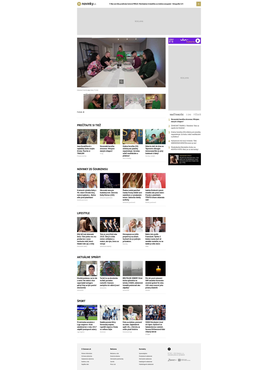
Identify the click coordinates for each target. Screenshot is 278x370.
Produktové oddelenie (145, 356)
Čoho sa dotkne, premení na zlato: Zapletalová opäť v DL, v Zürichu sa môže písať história (132, 326)
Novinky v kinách (150, 156)
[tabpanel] (184, 134)
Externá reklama (115, 356)
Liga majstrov (80, 332)
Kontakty (142, 349)
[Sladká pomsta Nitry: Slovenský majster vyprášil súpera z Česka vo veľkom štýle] (110, 312)
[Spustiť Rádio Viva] (184, 39)
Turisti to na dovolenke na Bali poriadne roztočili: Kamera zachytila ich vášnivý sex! (109, 281)
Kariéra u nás (85, 362)
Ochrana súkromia (86, 356)
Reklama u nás (114, 353)
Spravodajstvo (143, 353)
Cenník (112, 362)
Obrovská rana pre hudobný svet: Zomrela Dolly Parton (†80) (109, 192)
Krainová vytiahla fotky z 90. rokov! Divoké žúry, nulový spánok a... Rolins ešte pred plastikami (86, 194)
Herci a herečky (127, 158)
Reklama (113, 349)
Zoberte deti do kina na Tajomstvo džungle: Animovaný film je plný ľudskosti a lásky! (154, 150)
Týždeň (197, 114)
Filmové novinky (81, 156)
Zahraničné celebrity (105, 246)
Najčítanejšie (177, 114)
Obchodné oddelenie (145, 359)
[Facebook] (169, 349)
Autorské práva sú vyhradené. (176, 355)
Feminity (125, 244)
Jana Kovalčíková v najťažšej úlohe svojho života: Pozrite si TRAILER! (86, 150)
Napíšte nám (85, 364)
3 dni (188, 114)
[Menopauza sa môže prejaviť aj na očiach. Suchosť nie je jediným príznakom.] (133, 224)
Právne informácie (86, 353)
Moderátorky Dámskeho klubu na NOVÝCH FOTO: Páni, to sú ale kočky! (184, 148)
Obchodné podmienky (116, 359)
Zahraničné (80, 290)
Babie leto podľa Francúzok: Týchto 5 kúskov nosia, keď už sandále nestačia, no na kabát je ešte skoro (154, 239)
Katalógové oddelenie (145, 362)
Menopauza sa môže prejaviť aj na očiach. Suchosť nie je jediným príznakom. (132, 238)
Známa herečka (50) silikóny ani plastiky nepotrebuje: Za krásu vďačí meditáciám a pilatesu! (131, 151)
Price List (113, 364)
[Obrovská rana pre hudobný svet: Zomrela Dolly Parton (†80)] (110, 180)
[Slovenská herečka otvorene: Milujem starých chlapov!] (110, 136)
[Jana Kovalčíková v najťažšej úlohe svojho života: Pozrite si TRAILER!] (87, 136)
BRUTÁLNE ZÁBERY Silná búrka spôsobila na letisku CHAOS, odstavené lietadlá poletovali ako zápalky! (133, 283)
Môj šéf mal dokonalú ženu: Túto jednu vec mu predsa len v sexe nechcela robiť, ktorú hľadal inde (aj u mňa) (86, 239)
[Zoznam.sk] (173, 360)
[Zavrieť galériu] (198, 4)
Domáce (147, 290)
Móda (146, 246)
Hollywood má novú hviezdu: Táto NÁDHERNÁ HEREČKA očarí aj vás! (184, 142)
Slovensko (103, 332)
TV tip (101, 153)
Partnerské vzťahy (82, 246)
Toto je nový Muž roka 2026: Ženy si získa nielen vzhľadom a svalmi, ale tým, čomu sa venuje (109, 239)
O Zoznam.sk (86, 349)
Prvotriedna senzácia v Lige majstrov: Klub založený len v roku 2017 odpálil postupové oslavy (87, 326)
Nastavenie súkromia (87, 359)
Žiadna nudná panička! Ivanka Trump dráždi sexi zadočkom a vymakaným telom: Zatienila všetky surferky (132, 195)
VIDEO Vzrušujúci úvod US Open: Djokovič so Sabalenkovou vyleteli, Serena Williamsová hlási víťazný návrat (155, 327)
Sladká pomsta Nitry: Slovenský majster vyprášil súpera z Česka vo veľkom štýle (109, 326)
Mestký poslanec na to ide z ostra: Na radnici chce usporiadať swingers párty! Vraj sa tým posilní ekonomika (87, 283)
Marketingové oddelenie (146, 364)
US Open (147, 334)
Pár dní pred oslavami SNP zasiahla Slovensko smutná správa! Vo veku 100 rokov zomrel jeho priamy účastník (154, 283)
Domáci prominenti (82, 200)
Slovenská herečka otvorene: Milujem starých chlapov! (107, 148)
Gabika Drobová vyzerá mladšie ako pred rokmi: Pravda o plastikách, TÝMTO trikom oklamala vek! (154, 195)
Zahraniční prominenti (106, 197)
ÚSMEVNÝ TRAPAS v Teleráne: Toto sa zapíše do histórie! (185, 127)
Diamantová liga (127, 332)
